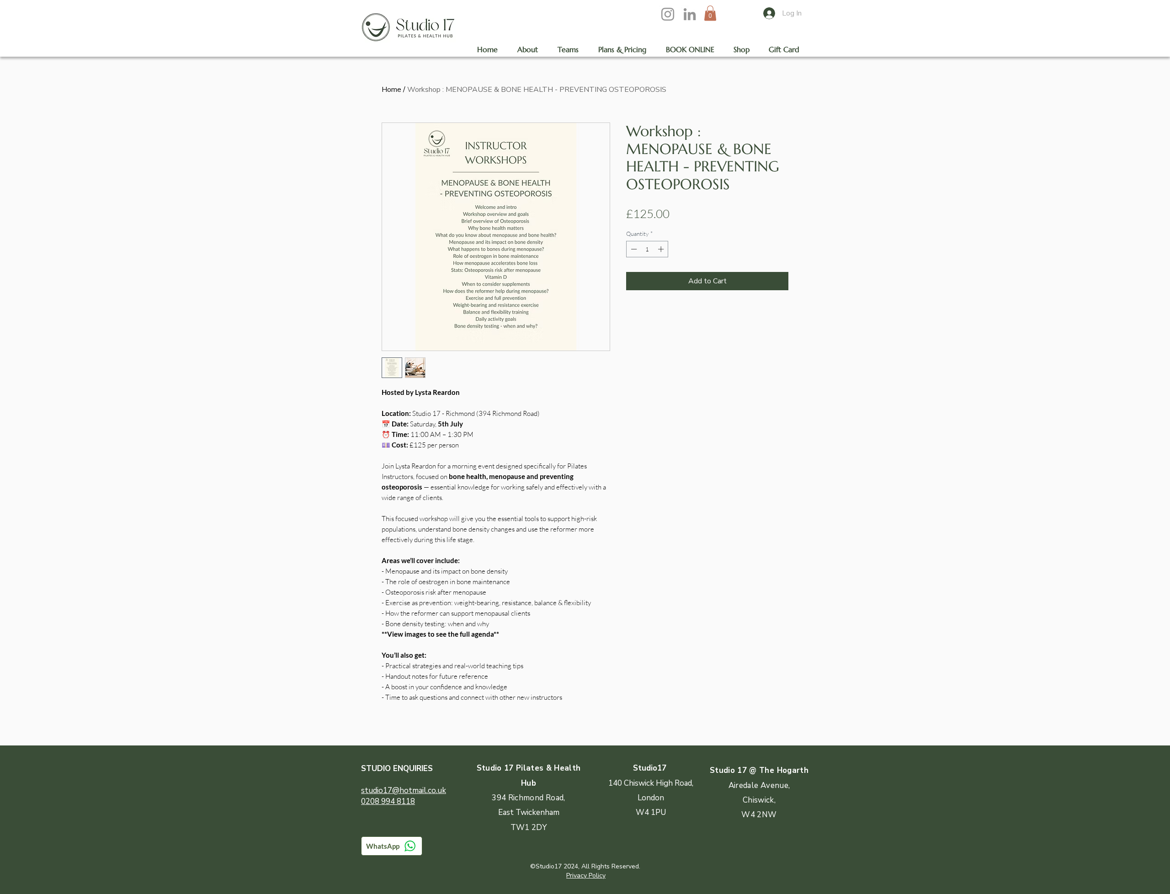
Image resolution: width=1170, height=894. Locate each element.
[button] (710, 13)
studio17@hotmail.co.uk (403, 790)
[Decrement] (633, 249)
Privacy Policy (586, 875)
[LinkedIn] (689, 14)
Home (391, 90)
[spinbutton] (647, 249)
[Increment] (661, 249)
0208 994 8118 (388, 801)
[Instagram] (667, 14)
